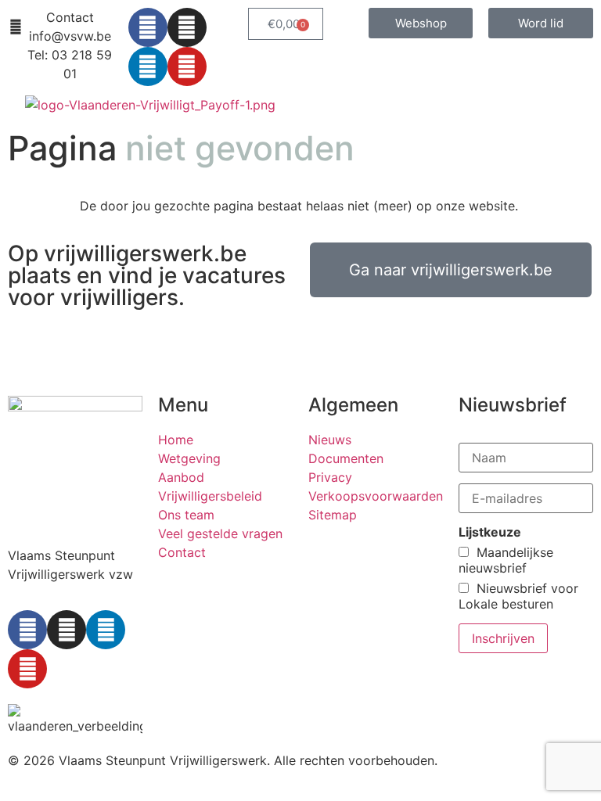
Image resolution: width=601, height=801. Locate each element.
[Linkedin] (147, 66)
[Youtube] (187, 66)
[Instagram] (187, 27)
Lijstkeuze (490, 532)
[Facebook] (147, 27)
